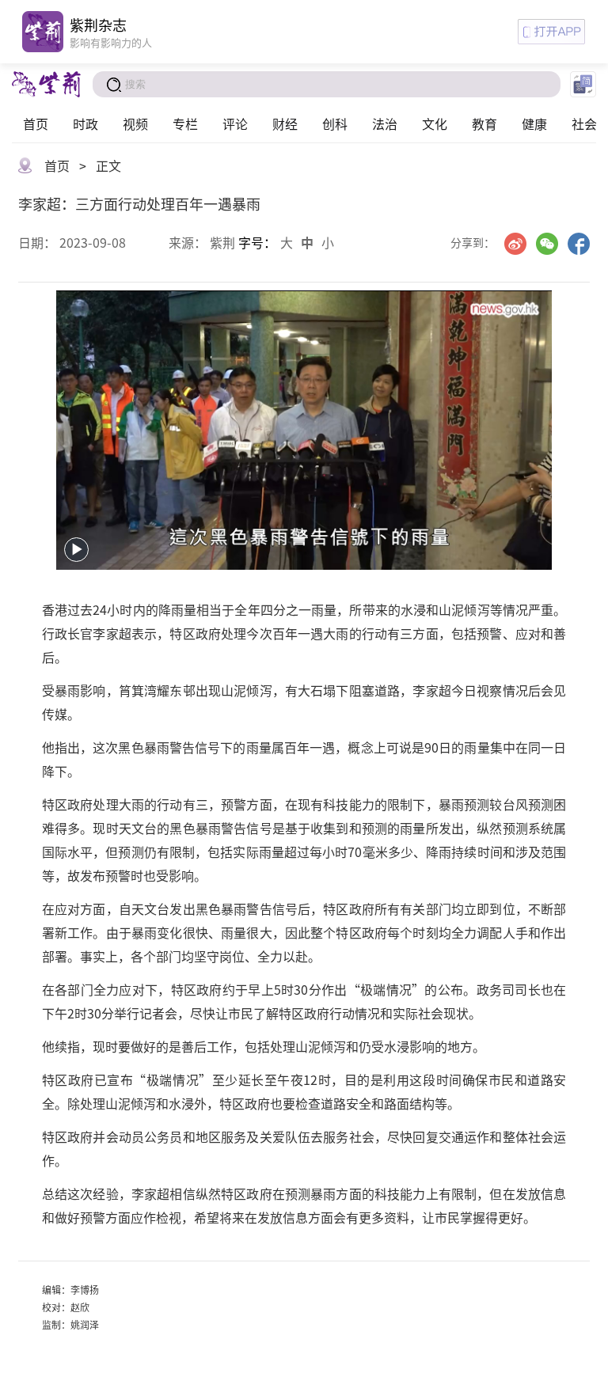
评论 (235, 123)
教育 (484, 123)
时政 (85, 123)
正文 (108, 165)
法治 (384, 123)
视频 (135, 123)
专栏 (185, 123)
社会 (584, 123)
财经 (285, 123)
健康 (534, 123)
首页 (35, 123)
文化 (434, 123)
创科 (335, 123)
